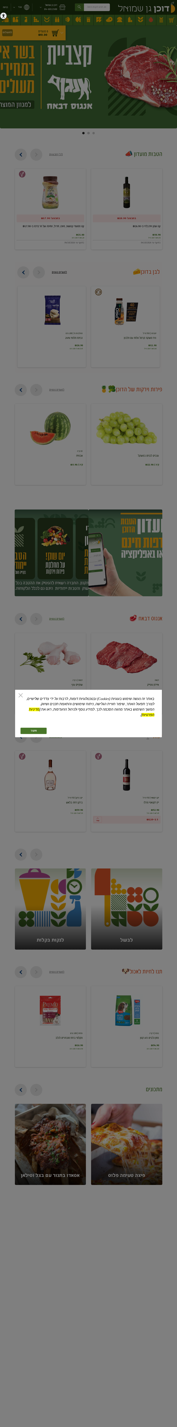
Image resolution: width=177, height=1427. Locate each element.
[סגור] (20, 695)
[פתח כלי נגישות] (3, 15)
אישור (34, 730)
